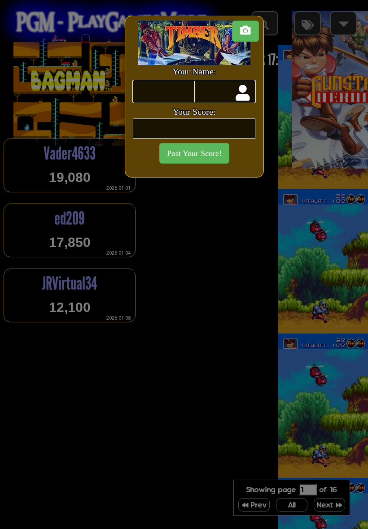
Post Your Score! (194, 153)
